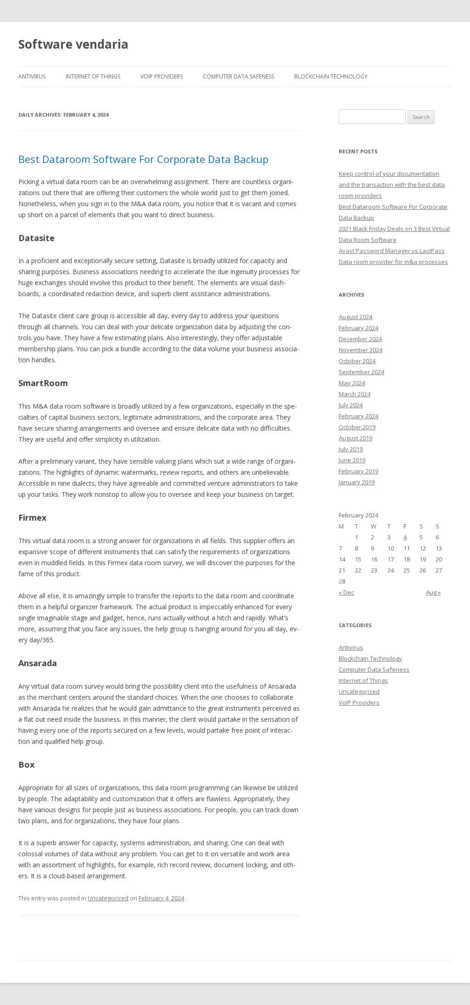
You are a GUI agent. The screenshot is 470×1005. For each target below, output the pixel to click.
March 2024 (354, 394)
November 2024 (360, 350)
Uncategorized (108, 898)
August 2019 (355, 438)
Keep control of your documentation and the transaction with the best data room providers (392, 184)
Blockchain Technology (331, 76)
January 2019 (357, 482)
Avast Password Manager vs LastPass (392, 251)
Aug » (433, 592)
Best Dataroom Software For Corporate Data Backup (143, 159)
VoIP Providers (161, 76)
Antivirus (31, 76)
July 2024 (351, 405)
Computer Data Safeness (238, 76)
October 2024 (357, 361)
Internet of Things (93, 76)
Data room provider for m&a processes (393, 262)
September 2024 (361, 372)
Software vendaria (73, 44)
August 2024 (355, 317)
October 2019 (357, 427)
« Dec (346, 592)
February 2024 (358, 328)
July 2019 (351, 449)
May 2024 (352, 383)
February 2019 (358, 471)
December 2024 (360, 339)
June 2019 (352, 460)
